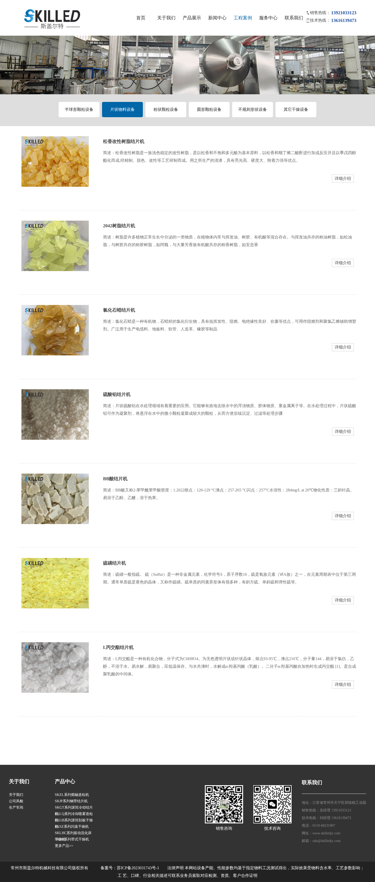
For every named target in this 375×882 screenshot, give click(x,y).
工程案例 (243, 17)
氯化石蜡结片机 (119, 310)
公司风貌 (16, 801)
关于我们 (166, 17)
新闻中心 (217, 17)
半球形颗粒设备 (79, 109)
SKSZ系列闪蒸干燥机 (72, 826)
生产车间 (16, 807)
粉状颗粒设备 (166, 109)
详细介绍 (343, 178)
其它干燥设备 (296, 109)
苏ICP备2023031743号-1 (138, 868)
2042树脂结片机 (119, 225)
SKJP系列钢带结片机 (71, 801)
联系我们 (294, 17)
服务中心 (268, 17)
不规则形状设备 (252, 109)
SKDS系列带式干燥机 (72, 839)
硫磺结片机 (114, 563)
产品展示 (192, 17)
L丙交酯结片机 (118, 647)
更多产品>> (64, 846)
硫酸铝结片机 (117, 394)
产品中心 (65, 781)
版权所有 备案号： (94, 868)
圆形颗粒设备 (209, 109)
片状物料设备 (122, 109)
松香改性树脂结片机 (123, 141)
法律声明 (175, 868)
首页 (140, 17)
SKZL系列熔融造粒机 (72, 795)
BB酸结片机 (115, 478)
